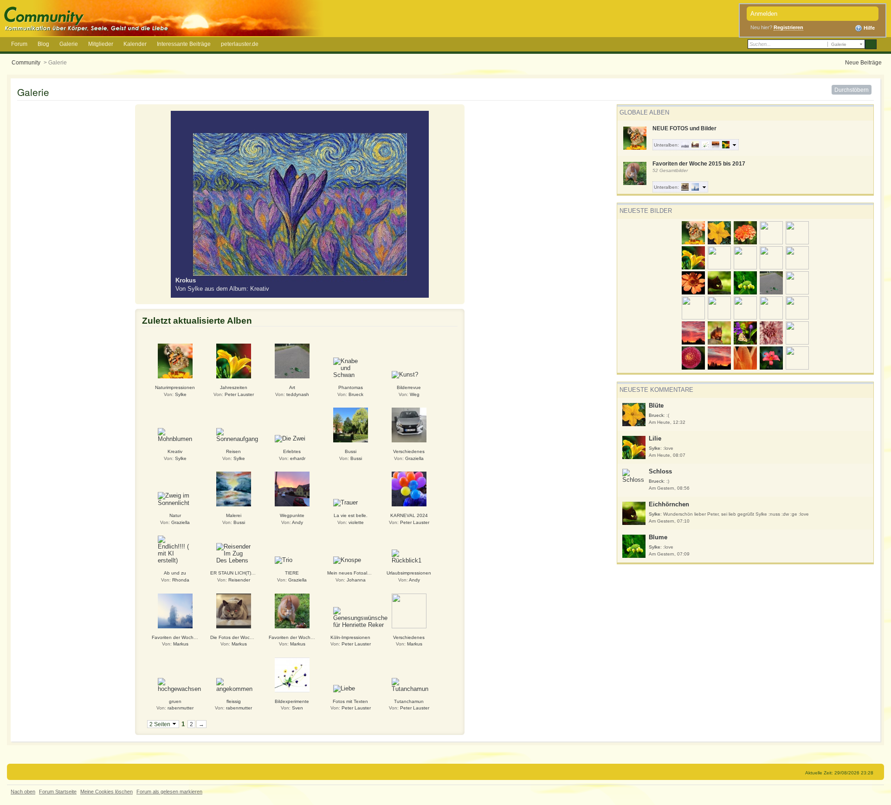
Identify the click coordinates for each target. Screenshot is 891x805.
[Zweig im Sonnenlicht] (175, 498)
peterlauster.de (239, 44)
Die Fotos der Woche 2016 (239, 637)
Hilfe (868, 28)
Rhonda (180, 579)
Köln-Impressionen (350, 637)
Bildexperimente (292, 701)
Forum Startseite (58, 791)
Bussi (350, 451)
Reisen (233, 451)
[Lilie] (233, 360)
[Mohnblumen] (175, 434)
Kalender (135, 44)
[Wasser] (409, 610)
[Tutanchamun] (410, 684)
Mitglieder (100, 44)
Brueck (656, 415)
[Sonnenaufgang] (237, 434)
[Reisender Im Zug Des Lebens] (233, 552)
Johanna (356, 579)
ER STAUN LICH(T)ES (234, 572)
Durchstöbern (851, 90)
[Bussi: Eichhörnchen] (292, 610)
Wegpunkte (292, 515)
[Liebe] (344, 687)
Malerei (233, 515)
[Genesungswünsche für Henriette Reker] (360, 616)
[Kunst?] (405, 374)
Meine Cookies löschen (106, 791)
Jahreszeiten (233, 387)
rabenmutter (181, 707)
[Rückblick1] (409, 556)
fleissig (233, 701)
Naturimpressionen (175, 387)
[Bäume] (350, 424)
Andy (297, 522)
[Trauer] (345, 502)
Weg (415, 394)
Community (26, 62)
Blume (658, 537)
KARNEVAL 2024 (409, 515)
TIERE (292, 572)
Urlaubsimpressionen (409, 572)
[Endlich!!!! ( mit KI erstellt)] (175, 549)
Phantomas (350, 387)
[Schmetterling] (175, 360)
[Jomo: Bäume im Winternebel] (175, 610)
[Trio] (283, 559)
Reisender (239, 579)
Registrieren (788, 27)
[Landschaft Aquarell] (233, 488)
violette (356, 522)
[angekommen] (234, 684)
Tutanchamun (409, 701)
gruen (175, 701)
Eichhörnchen (669, 504)
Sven (297, 707)
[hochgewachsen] (179, 684)
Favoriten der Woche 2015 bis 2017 (698, 163)
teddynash (297, 394)
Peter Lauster (239, 394)
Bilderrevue (409, 387)
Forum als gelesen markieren (169, 791)
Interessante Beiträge (184, 44)
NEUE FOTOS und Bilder (684, 128)
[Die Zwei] (290, 438)
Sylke (654, 448)
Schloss (660, 471)
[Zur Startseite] (164, 17)
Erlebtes (292, 451)
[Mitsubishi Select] (409, 424)
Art (292, 387)
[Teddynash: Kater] (233, 610)
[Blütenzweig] (292, 674)
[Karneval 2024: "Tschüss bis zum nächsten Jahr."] (409, 488)
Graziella (414, 458)
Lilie (655, 438)
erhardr (297, 458)
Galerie (68, 44)
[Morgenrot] (292, 488)
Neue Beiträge (863, 62)
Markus (180, 643)
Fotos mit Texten (350, 701)
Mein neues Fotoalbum (351, 572)
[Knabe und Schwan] (350, 367)
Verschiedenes (409, 451)
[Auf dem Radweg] (292, 360)
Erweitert (883, 44)
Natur (175, 515)
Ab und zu (175, 572)
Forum (19, 44)
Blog (43, 44)
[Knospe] (347, 559)
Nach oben (23, 791)
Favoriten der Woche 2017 (180, 637)
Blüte (656, 405)
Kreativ (175, 451)
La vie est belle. (351, 515)
